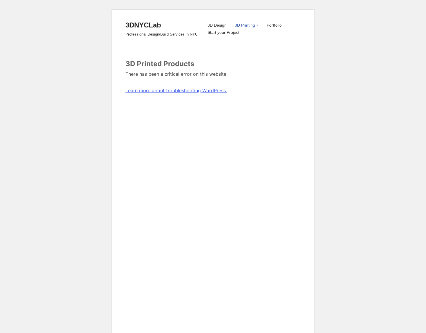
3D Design (217, 25)
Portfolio (274, 25)
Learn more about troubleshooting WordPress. (176, 90)
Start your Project (223, 32)
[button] (257, 25)
